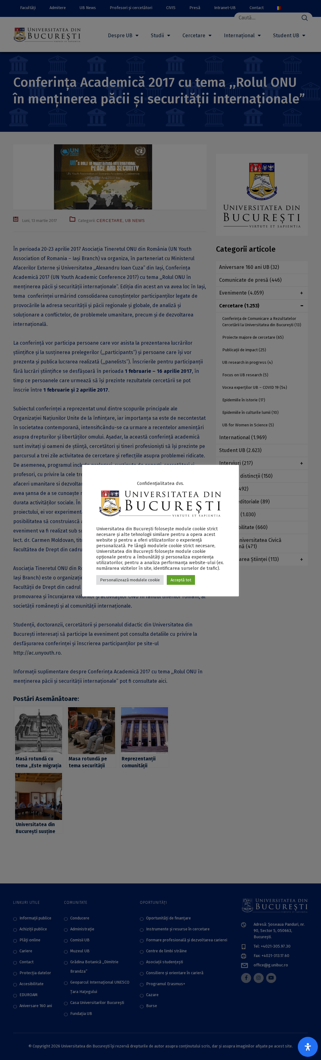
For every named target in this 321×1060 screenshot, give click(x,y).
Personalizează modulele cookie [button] (130, 580)
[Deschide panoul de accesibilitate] (308, 1047)
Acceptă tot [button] (181, 580)
